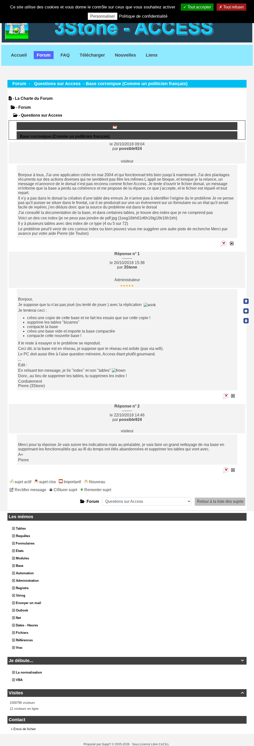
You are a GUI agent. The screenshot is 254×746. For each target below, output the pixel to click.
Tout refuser (233, 7)
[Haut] (246, 301)
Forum (19, 83)
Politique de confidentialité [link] (143, 16)
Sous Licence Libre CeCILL (151, 744)
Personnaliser (102, 16)
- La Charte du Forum (32, 98)
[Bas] (246, 321)
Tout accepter (199, 7)
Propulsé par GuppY (98, 744)
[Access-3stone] (127, 27)
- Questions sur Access (40, 115)
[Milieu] (246, 311)
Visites (126, 692)
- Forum (23, 107)
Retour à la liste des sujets (220, 501)
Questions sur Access (57, 83)
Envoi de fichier (24, 729)
